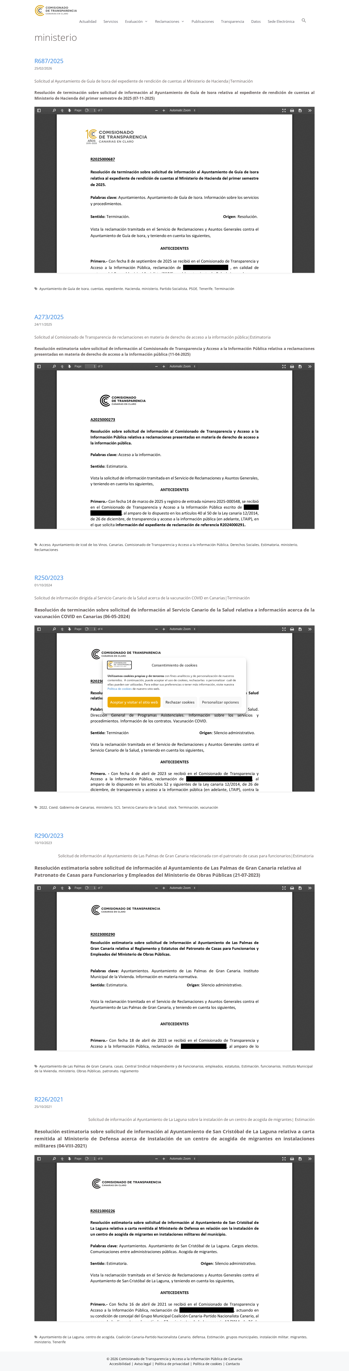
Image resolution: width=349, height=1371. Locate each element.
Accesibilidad (120, 1364)
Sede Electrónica (281, 21)
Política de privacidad (172, 1364)
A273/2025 (49, 317)
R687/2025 (48, 61)
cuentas (97, 288)
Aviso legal (142, 1364)
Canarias (116, 544)
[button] (304, 21)
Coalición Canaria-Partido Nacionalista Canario (153, 1337)
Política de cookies (120, 688)
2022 (43, 807)
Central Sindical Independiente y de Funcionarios (164, 1066)
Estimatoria (270, 544)
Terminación (224, 288)
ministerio (150, 288)
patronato (110, 1071)
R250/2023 (48, 578)
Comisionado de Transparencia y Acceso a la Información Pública (176, 544)
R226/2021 (48, 1099)
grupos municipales (242, 1337)
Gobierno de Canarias (77, 807)
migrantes (298, 1337)
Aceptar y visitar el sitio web (134, 702)
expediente (114, 288)
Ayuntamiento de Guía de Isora (64, 288)
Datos (256, 21)
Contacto (233, 1364)
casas (118, 1066)
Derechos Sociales (244, 544)
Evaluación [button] (134, 21)
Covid (53, 807)
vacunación (209, 807)
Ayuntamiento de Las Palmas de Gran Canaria (75, 1066)
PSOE (193, 288)
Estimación (250, 1066)
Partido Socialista (173, 288)
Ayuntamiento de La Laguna (61, 1337)
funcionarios (271, 1066)
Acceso (44, 544)
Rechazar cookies (179, 702)
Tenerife (205, 288)
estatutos (232, 1066)
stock (172, 807)
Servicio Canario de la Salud (144, 807)
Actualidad (87, 21)
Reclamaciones (46, 549)
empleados (214, 1066)
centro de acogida (100, 1337)
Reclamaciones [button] (167, 21)
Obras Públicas (89, 1071)
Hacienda (132, 288)
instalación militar (274, 1337)
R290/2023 (48, 835)
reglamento (129, 1071)
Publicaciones (203, 21)
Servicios (111, 21)
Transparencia (232, 21)
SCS (117, 807)
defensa (198, 1337)
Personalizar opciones (220, 702)
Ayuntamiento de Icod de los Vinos (79, 544)
